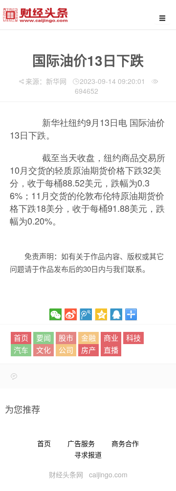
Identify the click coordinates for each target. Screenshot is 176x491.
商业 (111, 337)
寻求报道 (88, 454)
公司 (66, 350)
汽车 (21, 350)
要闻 (43, 337)
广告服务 (81, 443)
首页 (21, 337)
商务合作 (125, 443)
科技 (133, 337)
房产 (88, 350)
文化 (43, 350)
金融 (88, 337)
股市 (66, 337)
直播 (111, 350)
